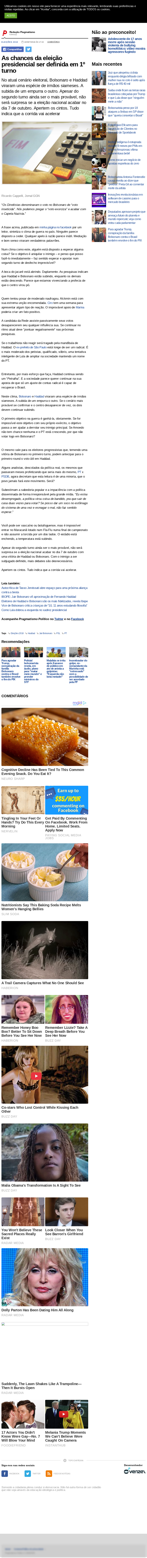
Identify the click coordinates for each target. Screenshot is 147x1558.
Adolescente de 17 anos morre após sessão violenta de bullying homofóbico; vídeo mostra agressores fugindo (126, 45)
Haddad (39, 396)
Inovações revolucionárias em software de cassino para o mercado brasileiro (125, 198)
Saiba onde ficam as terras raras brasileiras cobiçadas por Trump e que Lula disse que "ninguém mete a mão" (126, 96)
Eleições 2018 (9, 42)
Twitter (58, 619)
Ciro (50, 303)
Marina (80, 307)
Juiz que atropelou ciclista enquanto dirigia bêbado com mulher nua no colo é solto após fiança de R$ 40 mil (126, 78)
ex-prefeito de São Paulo (31, 347)
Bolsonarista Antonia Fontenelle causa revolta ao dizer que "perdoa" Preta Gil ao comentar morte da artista (126, 182)
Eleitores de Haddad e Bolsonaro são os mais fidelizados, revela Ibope (44, 601)
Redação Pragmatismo (22, 32)
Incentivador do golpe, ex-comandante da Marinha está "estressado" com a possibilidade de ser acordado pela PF (78, 671)
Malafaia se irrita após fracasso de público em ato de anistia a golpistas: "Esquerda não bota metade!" (56, 668)
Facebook (77, 619)
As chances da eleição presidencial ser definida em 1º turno (43, 64)
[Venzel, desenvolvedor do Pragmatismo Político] (135, 1470)
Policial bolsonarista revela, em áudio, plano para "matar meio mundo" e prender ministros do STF (33, 671)
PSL (58, 633)
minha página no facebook (55, 227)
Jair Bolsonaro (45, 633)
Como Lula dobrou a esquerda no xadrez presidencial (34, 610)
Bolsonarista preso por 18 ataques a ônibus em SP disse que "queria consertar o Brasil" (125, 111)
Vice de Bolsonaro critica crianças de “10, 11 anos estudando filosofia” (44, 605)
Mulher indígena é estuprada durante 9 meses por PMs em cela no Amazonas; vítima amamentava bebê (125, 148)
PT (79, 472)
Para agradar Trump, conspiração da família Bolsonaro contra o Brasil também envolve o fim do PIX (10, 670)
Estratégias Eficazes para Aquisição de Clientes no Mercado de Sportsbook (122, 128)
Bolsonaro (25, 396)
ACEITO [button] (11, 15)
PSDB (5, 476)
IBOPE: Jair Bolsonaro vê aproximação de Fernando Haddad (38, 596)
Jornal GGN (32, 196)
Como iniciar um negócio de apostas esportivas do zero (124, 161)
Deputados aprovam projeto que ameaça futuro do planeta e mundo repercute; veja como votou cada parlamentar (126, 217)
